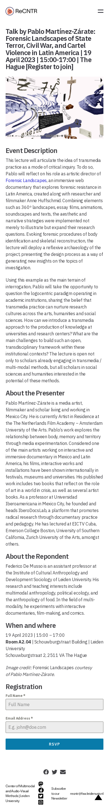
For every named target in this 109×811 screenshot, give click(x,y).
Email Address (19, 718)
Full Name (15, 696)
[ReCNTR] (22, 11)
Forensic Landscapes (26, 180)
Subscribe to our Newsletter (59, 793)
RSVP (54, 744)
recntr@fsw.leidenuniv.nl (86, 793)
